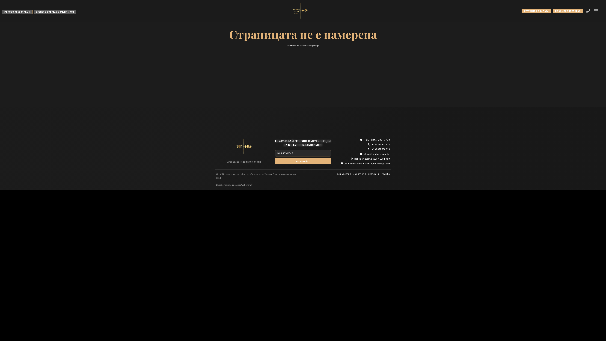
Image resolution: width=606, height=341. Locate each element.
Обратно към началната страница (303, 46)
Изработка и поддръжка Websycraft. (234, 184)
